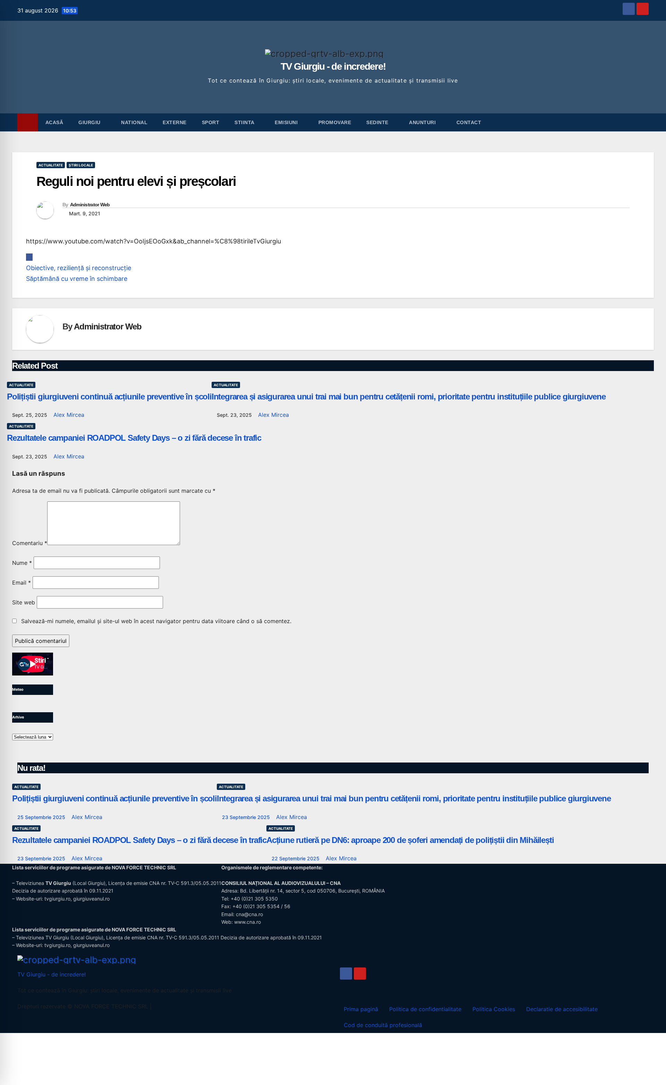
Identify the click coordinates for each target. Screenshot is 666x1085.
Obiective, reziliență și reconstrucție (78, 268)
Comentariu (29, 543)
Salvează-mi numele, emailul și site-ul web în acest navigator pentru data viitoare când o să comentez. (156, 621)
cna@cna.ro (249, 914)
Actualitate (51, 165)
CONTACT (468, 122)
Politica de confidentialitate (425, 1009)
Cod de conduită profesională (383, 1025)
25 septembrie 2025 (42, 817)
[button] (644, 122)
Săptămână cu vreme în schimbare (76, 278)
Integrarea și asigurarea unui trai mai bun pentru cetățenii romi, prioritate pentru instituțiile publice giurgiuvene (409, 396)
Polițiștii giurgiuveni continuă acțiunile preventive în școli (109, 396)
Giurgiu (90, 122)
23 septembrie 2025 (246, 817)
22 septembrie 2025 (296, 858)
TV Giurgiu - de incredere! (333, 66)
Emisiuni (287, 122)
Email (21, 582)
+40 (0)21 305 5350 (254, 899)
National (134, 122)
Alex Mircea (68, 414)
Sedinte (378, 122)
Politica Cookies (493, 1009)
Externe (175, 122)
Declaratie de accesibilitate (562, 1009)
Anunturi (423, 122)
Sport (211, 122)
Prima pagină (361, 1009)
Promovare (334, 122)
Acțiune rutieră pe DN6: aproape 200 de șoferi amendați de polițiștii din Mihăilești (410, 840)
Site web (23, 602)
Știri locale (81, 165)
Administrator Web (90, 204)
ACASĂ (54, 122)
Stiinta (245, 122)
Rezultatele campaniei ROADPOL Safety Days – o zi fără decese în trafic (134, 437)
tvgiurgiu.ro (57, 899)
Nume (22, 562)
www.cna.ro (247, 922)
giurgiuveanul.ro (91, 899)
